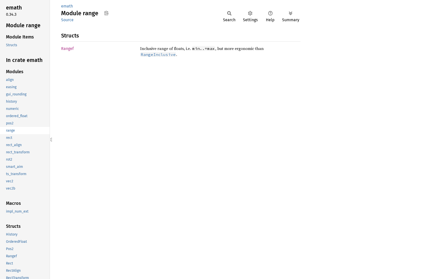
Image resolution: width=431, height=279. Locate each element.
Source (67, 19)
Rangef (67, 48)
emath (67, 6)
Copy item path (106, 13)
